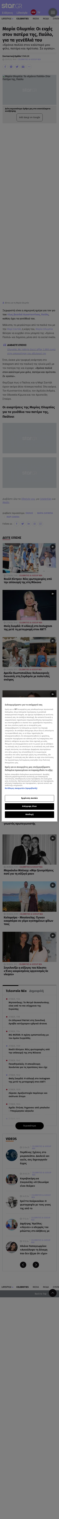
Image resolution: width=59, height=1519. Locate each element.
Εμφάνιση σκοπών (29, 798)
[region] (29, 759)
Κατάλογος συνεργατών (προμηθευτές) (21, 788)
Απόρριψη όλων (29, 806)
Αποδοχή (29, 814)
